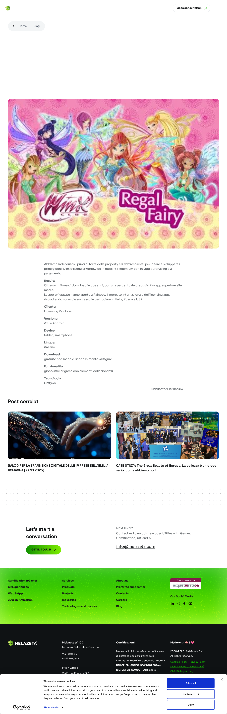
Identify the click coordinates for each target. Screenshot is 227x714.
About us (122, 580)
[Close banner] (222, 679)
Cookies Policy (178, 661)
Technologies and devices (79, 606)
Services (68, 580)
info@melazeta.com (135, 546)
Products (68, 587)
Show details (51, 707)
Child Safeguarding (181, 671)
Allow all (191, 683)
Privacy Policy (198, 661)
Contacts (122, 593)
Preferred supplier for (130, 587)
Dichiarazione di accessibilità (187, 666)
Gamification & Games (23, 580)
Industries (69, 600)
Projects (68, 593)
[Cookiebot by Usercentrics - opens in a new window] (21, 707)
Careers (121, 600)
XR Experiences (18, 587)
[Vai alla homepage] (18, 8)
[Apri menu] (219, 8)
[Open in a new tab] (186, 583)
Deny (191, 704)
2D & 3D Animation (20, 600)
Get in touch (41, 549)
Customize (189, 693)
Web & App (15, 593)
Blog (37, 26)
